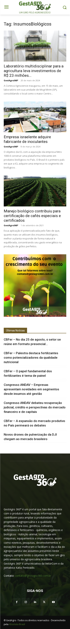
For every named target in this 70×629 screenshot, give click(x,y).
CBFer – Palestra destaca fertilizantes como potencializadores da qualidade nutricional (31, 357)
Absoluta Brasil (17, 624)
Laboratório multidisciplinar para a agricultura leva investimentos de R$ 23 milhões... (33, 71)
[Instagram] (25, 602)
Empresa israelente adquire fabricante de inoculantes (27, 139)
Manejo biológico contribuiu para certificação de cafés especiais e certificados (32, 216)
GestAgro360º (11, 80)
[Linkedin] (35, 602)
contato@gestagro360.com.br (33, 575)
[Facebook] (16, 602)
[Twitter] (44, 602)
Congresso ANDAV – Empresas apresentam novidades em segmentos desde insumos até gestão (31, 389)
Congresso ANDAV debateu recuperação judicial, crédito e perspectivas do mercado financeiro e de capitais (35, 407)
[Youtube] (53, 602)
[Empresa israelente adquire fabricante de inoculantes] (35, 117)
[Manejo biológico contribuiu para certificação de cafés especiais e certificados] (35, 191)
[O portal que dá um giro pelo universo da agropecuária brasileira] (35, 480)
